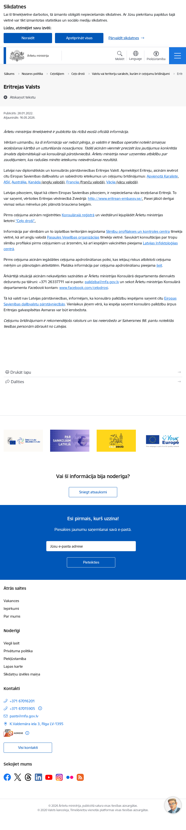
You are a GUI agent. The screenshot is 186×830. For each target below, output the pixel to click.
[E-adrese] (13, 733)
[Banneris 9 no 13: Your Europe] (162, 440)
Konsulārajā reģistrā (78, 215)
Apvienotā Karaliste (162, 176)
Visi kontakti (28, 747)
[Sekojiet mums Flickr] (69, 777)
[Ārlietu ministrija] (29, 56)
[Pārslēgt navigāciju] (177, 55)
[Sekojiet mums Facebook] (7, 777)
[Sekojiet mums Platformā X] (17, 777)
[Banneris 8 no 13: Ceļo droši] (116, 440)
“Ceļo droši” (25, 220)
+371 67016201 (22, 701)
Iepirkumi (11, 608)
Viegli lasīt (11, 643)
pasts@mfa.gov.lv (24, 716)
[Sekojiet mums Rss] (80, 777)
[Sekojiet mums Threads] (28, 777)
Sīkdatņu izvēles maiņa (22, 674)
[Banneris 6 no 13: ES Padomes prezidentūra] (23, 440)
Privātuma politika (18, 651)
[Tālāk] (176, 440)
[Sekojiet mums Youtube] (49, 777)
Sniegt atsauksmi (93, 492)
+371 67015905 (22, 708)
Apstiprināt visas (79, 38)
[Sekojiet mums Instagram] (59, 777)
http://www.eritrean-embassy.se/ (115, 198)
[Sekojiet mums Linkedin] (38, 777)
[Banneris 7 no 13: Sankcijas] (69, 440)
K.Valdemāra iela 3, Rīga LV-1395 (36, 723)
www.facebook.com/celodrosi (83, 287)
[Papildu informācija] (40, 708)
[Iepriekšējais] (9, 440)
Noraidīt (28, 38)
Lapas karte (13, 666)
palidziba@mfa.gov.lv (102, 281)
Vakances (11, 600)
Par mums (12, 616)
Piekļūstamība (15, 658)
